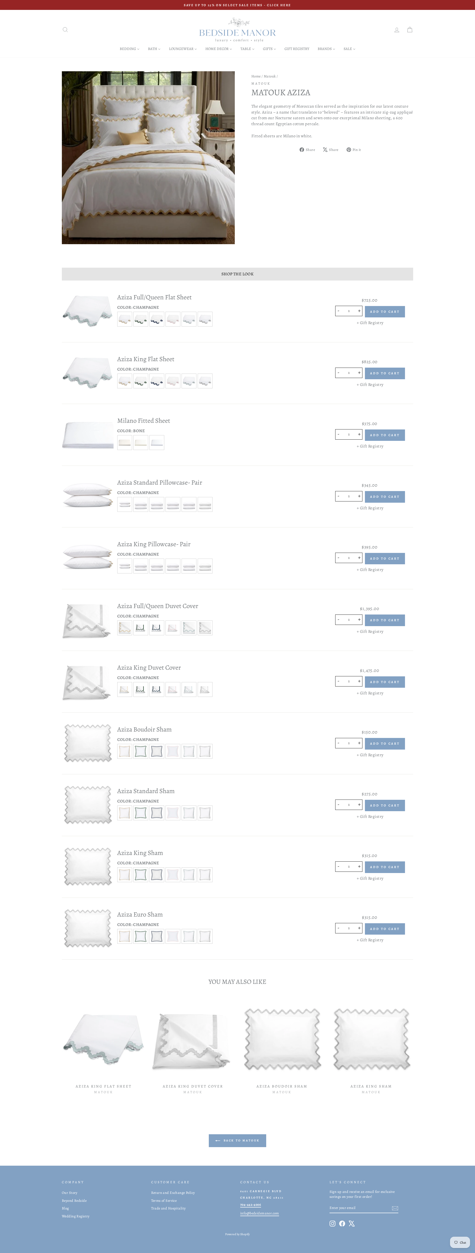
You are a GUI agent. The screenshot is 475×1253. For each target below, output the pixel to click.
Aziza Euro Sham (140, 914)
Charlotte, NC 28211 (262, 1198)
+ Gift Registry (370, 323)
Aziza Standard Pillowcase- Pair (159, 482)
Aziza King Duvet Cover (149, 667)
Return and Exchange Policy (173, 1192)
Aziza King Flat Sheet (145, 359)
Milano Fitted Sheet (143, 420)
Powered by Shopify (237, 1234)
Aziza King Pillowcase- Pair (153, 544)
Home (256, 76)
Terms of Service (164, 1200)
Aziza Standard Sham (146, 790)
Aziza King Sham (140, 852)
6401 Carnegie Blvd (261, 1191)
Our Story (69, 1192)
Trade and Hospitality (168, 1208)
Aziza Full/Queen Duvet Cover (157, 605)
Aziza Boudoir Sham (144, 729)
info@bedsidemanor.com (259, 1213)
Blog (65, 1208)
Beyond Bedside (74, 1200)
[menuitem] (130, 49)
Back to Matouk (241, 1140)
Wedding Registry (76, 1216)
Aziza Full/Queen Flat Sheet (154, 297)
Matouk (270, 76)
